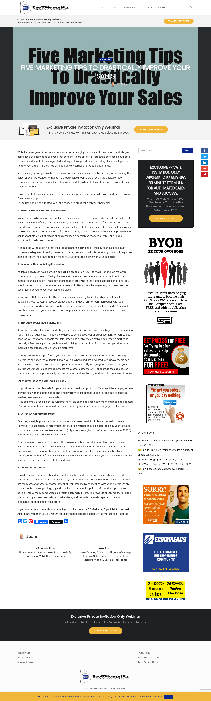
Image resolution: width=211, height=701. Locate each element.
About (161, 7)
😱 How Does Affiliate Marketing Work (157, 469)
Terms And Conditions (148, 662)
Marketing (105, 60)
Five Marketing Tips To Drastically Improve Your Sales (105, 72)
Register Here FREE (179, 21)
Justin (32, 536)
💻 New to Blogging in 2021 (152, 459)
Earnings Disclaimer (26, 662)
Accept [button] (168, 697)
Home (103, 7)
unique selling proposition (69, 271)
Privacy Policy (144, 653)
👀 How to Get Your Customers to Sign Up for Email (165, 440)
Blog (114, 7)
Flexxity (147, 7)
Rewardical (130, 7)
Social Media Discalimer (148, 657)
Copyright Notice (24, 653)
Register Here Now (166, 218)
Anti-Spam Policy (25, 657)
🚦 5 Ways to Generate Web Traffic (156, 464)
